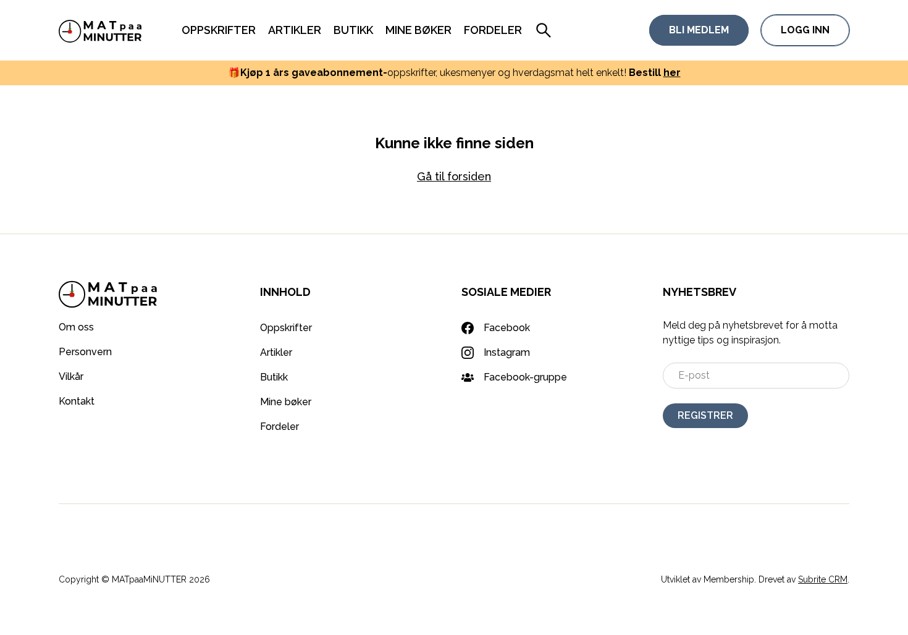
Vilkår (71, 376)
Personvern (85, 352)
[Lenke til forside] (100, 30)
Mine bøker (418, 29)
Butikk (353, 29)
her (672, 72)
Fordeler (493, 29)
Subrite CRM (822, 579)
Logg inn (805, 30)
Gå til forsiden (454, 176)
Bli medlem (699, 30)
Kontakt (77, 401)
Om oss (76, 327)
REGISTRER (705, 415)
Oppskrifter (219, 29)
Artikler (294, 29)
